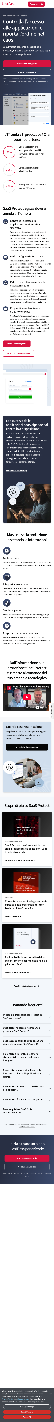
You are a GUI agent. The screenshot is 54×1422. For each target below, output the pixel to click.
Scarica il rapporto (13, 916)
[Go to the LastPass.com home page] (8, 4)
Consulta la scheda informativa (19, 860)
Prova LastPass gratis (27, 63)
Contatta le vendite (27, 72)
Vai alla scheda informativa (17, 972)
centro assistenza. (27, 1127)
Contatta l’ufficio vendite (18, 353)
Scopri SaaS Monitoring (16, 470)
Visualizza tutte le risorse (25, 986)
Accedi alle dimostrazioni (27, 747)
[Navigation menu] (49, 4)
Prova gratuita (36, 4)
